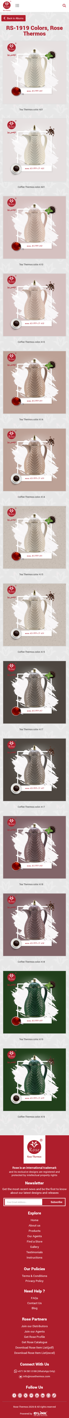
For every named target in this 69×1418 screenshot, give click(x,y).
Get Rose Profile (34, 1337)
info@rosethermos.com (36, 1376)
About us (34, 1225)
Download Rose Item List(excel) (34, 1353)
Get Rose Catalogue (34, 1342)
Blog (35, 1308)
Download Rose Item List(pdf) (34, 1347)
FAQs (34, 1298)
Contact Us (34, 1303)
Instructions (34, 1257)
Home (34, 1220)
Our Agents (34, 1236)
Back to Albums (14, 18)
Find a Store (34, 1241)
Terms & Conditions (34, 1276)
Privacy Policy (34, 1281)
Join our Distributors (34, 1326)
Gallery (34, 1247)
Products (35, 1231)
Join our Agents (34, 1331)
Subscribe (56, 1202)
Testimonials (34, 1252)
